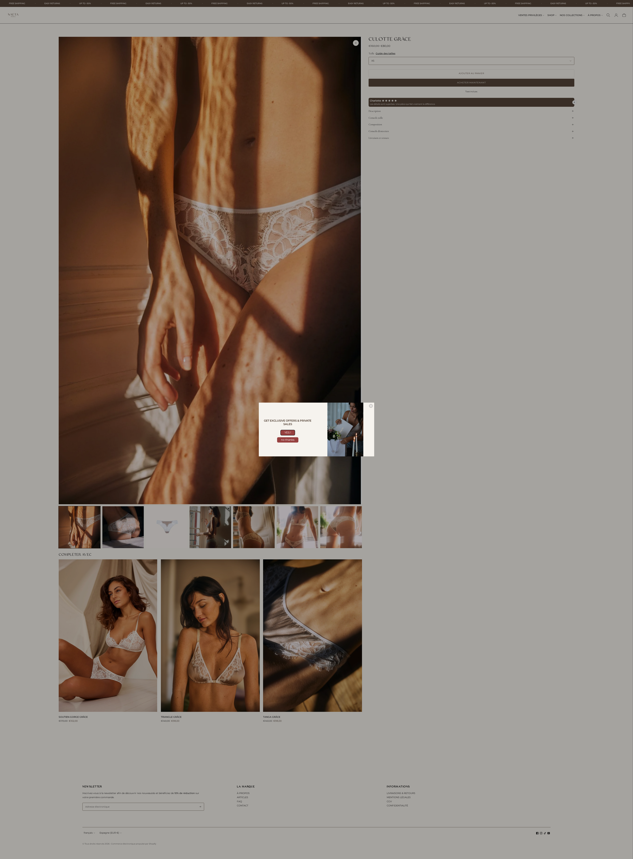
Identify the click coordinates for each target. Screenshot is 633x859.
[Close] (371, 406)
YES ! (288, 432)
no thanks (287, 439)
